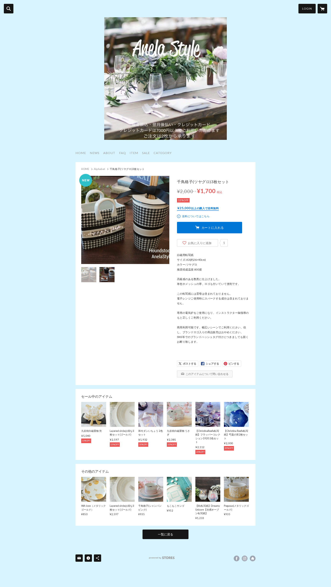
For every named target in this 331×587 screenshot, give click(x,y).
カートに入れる (213, 227)
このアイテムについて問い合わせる (207, 373)
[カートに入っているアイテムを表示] (322, 8)
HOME (80, 153)
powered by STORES (162, 557)
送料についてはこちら (196, 216)
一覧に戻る (165, 534)
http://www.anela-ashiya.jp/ (253, 558)
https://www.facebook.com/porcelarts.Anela (236, 558)
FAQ (122, 153)
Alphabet (99, 169)
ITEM (134, 153)
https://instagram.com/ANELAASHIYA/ (244, 558)
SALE (146, 153)
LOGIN (307, 8)
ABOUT (109, 153)
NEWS (94, 153)
